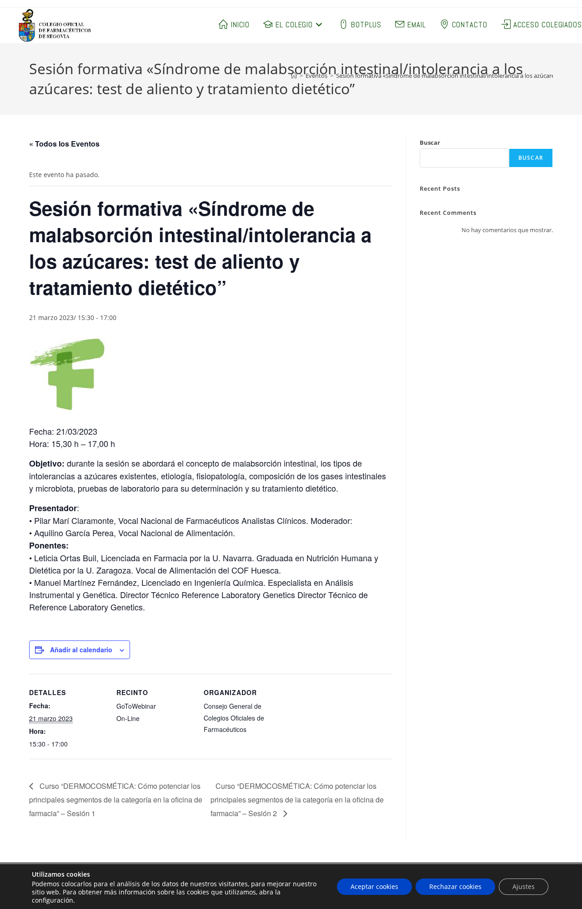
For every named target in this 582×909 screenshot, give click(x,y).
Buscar (430, 142)
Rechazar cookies (455, 886)
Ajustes (523, 886)
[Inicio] (294, 75)
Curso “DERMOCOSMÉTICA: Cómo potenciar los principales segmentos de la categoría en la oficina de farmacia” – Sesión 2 (297, 799)
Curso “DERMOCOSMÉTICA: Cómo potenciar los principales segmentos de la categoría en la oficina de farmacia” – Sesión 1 (115, 799)
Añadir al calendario (81, 649)
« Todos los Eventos (64, 143)
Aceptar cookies (374, 886)
